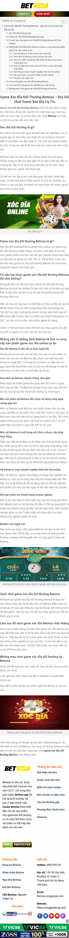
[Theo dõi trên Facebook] (40, 916)
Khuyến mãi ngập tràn (23, 78)
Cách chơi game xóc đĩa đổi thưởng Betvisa (28, 81)
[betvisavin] (34, 5)
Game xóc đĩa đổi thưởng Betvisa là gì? (26, 37)
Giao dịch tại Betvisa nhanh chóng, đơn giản (33, 57)
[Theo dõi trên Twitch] (63, 916)
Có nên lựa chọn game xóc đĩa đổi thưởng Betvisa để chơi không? (35, 42)
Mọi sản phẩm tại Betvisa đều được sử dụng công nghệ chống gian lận (38, 61)
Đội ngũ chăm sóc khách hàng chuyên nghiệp (33, 75)
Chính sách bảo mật (48, 779)
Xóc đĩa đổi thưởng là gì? (20, 33)
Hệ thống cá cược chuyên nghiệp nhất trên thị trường (37, 72)
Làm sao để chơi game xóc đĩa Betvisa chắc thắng (32, 85)
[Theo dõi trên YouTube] (57, 916)
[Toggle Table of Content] (62, 21)
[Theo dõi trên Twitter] (45, 916)
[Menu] (7, 5)
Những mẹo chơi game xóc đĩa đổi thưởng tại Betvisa (33, 88)
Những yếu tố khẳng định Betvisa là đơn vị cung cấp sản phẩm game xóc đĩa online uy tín (37, 49)
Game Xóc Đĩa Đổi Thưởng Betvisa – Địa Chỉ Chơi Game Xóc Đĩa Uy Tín (33, 28)
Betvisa (6, 782)
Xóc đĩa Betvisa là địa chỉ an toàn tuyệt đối (32, 53)
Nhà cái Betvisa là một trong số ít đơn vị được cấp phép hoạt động (38, 67)
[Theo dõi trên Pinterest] (51, 916)
